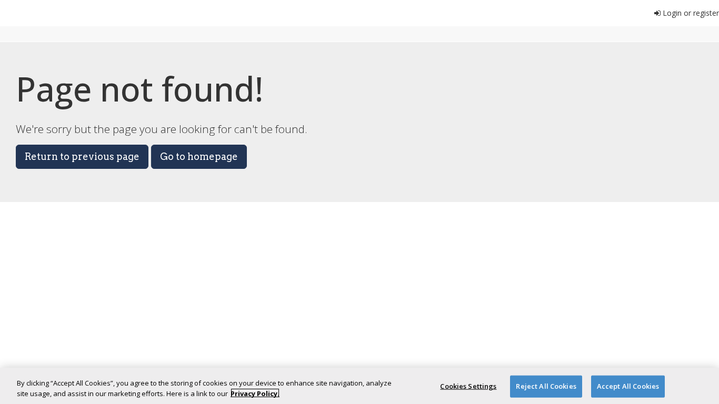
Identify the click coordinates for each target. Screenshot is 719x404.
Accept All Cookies (628, 386)
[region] (359, 386)
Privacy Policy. (255, 393)
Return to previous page (82, 156)
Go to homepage (199, 156)
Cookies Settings (468, 386)
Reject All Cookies (546, 386)
